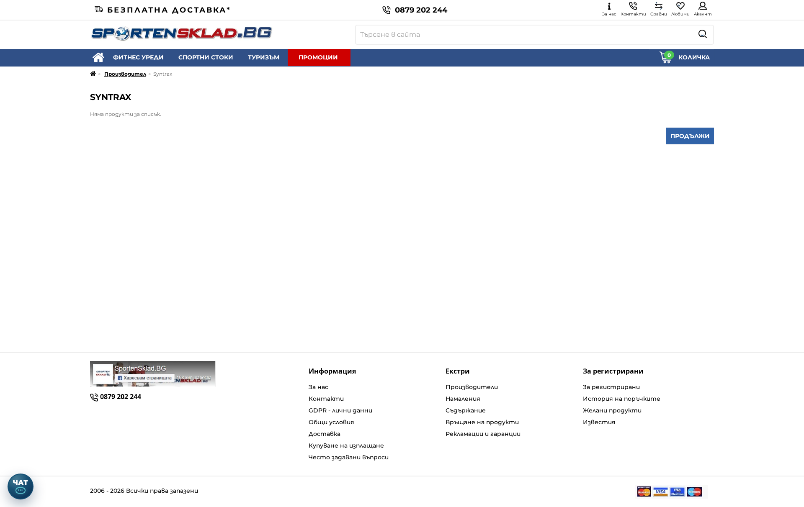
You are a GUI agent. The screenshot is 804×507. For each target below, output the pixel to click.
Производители (472, 387)
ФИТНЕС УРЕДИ (138, 57)
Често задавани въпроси (349, 457)
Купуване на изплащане (346, 445)
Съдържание (466, 410)
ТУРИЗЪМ (263, 57)
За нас (318, 387)
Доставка (324, 434)
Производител (125, 74)
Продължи (690, 136)
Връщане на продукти (482, 422)
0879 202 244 (421, 10)
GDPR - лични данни (340, 410)
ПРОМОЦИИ (318, 57)
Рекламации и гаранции (483, 434)
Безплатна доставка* (169, 10)
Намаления (463, 398)
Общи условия (331, 422)
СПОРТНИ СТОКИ (205, 57)
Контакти (326, 398)
